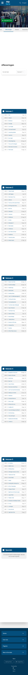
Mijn (8, 3)
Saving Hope (8, 12)
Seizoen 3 (9, 278)
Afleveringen (8, 29)
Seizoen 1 (9, 111)
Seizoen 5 (9, 459)
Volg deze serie (8, 20)
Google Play (20, 661)
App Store (9, 661)
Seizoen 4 (9, 369)
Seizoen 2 (9, 187)
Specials (8, 550)
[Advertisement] (14, 46)
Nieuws (17, 29)
